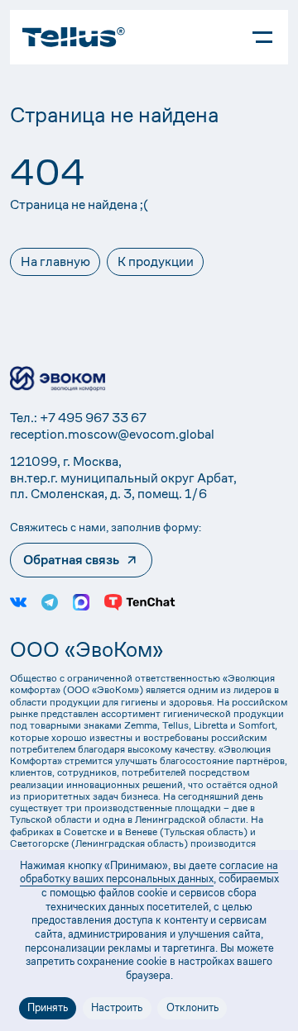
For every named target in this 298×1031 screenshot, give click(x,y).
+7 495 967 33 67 (93, 417)
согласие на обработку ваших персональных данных (149, 872)
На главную (55, 261)
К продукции (156, 261)
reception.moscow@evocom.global (112, 434)
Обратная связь (71, 559)
